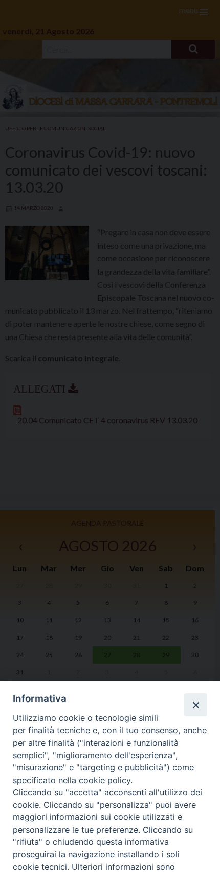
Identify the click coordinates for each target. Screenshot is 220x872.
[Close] (195, 704)
